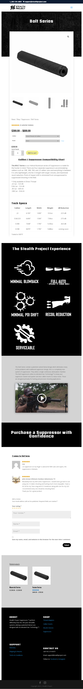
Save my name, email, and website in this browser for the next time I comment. (41, 539)
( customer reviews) (26, 125)
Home (13, 119)
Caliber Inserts (48, 624)
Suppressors (25, 119)
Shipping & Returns (16, 651)
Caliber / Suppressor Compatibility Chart (41, 159)
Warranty (12, 648)
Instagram (62, 659)
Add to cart (32, 152)
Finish (13, 140)
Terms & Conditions (16, 655)
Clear (62, 141)
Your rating (16, 506)
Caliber (14, 136)
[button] (68, 36)
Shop (18, 119)
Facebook (53, 659)
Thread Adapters (48, 620)
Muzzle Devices (48, 628)
